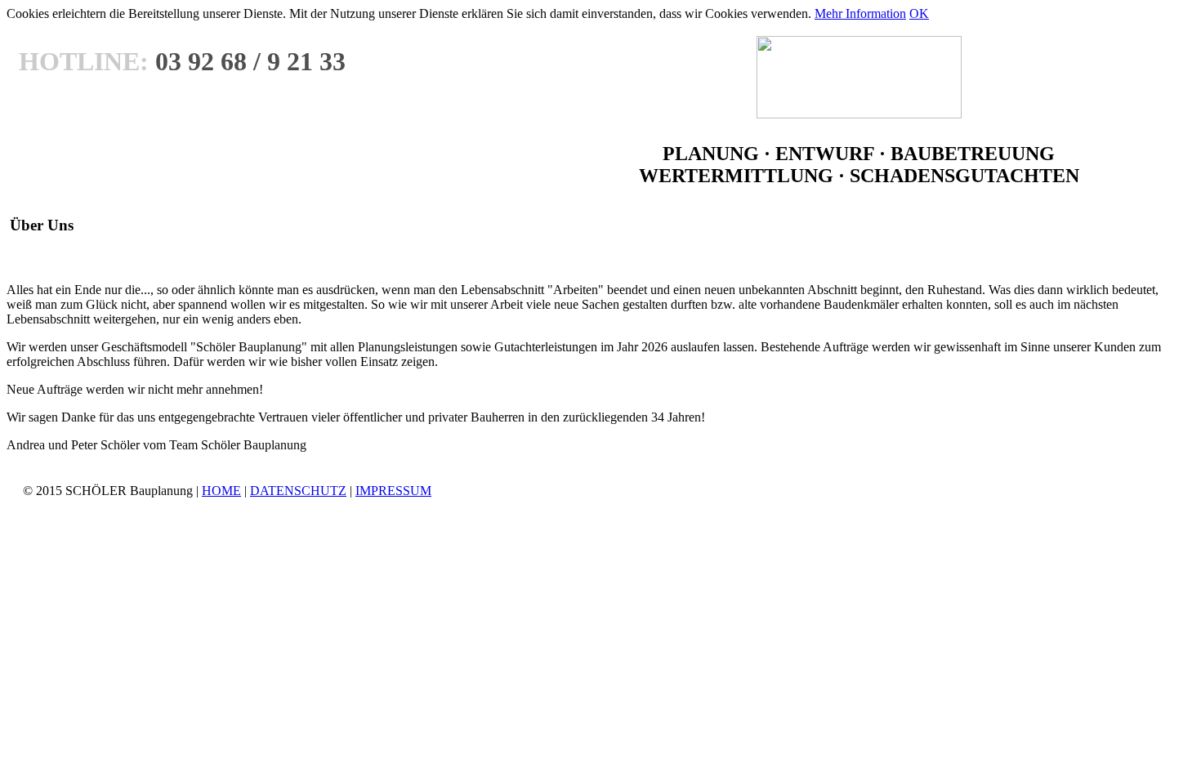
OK (919, 13)
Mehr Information (860, 13)
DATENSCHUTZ (298, 491)
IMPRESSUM (393, 491)
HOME (221, 491)
